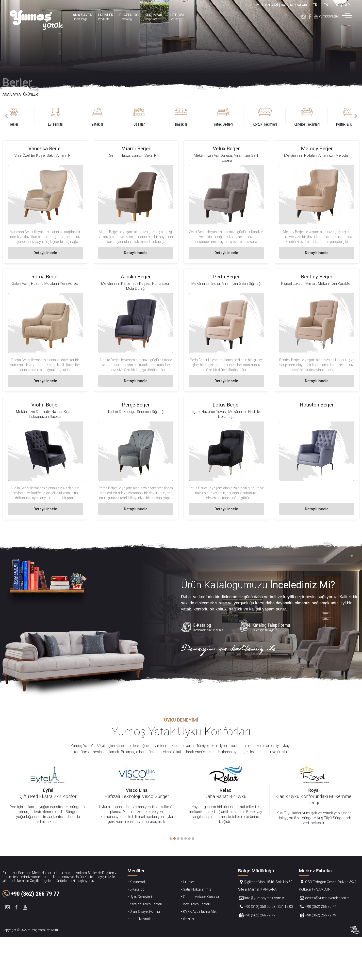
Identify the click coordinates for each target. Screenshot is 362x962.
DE (336, 5)
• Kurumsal (136, 882)
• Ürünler (187, 882)
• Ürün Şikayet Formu (144, 911)
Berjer (17, 82)
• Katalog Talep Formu (145, 904)
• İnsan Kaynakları (141, 919)
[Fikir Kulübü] (355, 930)
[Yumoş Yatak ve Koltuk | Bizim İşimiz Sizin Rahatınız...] (36, 20)
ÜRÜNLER (30, 94)
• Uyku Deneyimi (140, 897)
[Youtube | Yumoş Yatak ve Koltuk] (316, 16)
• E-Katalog (136, 889)
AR (347, 5)
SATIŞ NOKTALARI (294, 5)
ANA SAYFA (11, 94)
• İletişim (187, 919)
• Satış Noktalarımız (196, 889)
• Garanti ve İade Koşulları (200, 897)
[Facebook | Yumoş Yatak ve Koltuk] (310, 16)
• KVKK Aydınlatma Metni (200, 911)
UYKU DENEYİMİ (266, 5)
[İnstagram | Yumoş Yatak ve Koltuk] (303, 16)
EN (326, 5)
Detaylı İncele (45, 253)
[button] (170, 838)
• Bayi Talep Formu (195, 904)
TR (315, 5)
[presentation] (6, 116)
